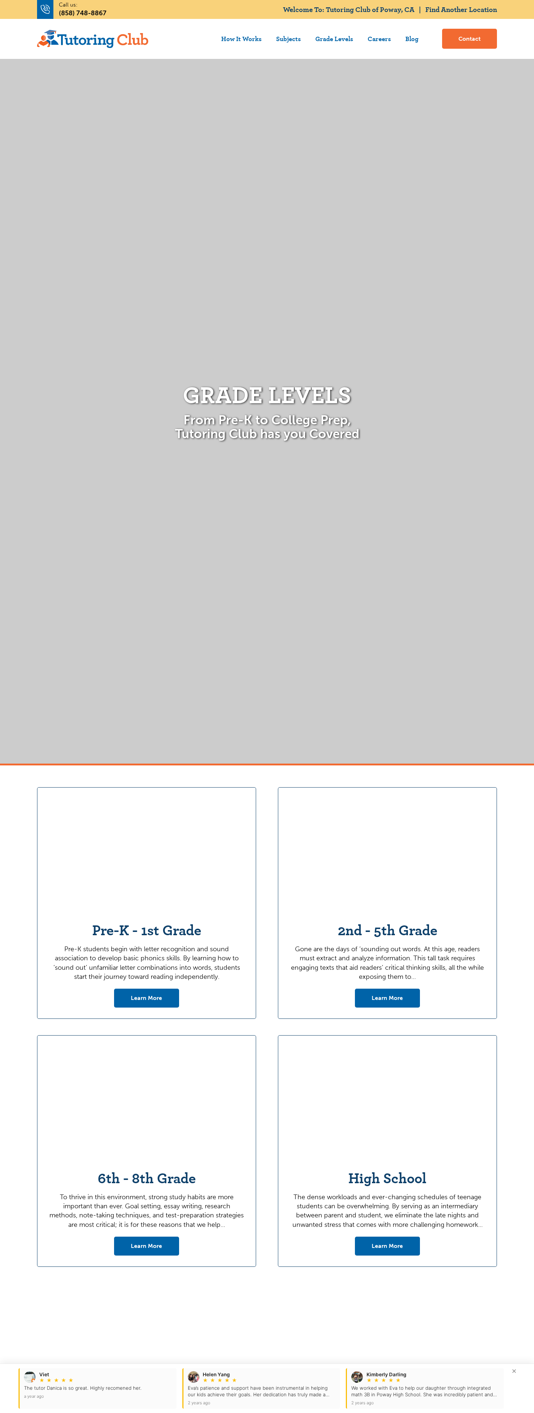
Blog (411, 38)
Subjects (288, 38)
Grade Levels (334, 38)
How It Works (241, 38)
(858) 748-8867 (82, 13)
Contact (469, 38)
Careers (379, 38)
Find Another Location (461, 9)
